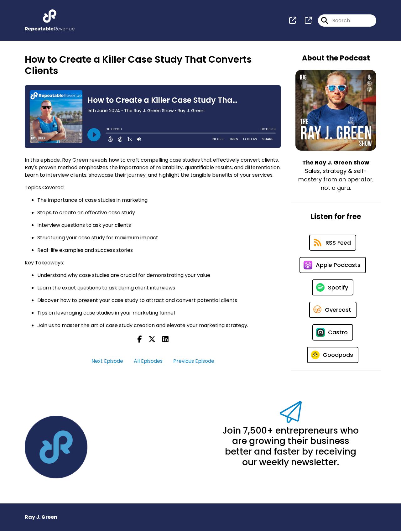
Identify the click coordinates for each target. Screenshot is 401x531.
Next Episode (107, 361)
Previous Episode (193, 361)
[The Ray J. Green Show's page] (292, 20)
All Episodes (148, 361)
